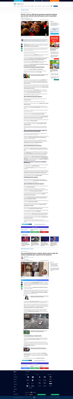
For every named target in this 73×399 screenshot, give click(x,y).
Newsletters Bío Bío (38, 0)
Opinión (15, 386)
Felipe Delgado (26, 259)
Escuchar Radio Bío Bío (55, 0)
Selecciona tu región (17, 0)
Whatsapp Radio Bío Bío (55, 394)
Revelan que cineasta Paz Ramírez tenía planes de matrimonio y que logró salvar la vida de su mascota (38, 348)
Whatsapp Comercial (42, 394)
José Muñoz (26, 17)
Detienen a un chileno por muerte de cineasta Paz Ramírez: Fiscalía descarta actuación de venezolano (39, 296)
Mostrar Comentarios (35, 363)
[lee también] (27, 298)
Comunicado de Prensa (29, 18)
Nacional (15, 374)
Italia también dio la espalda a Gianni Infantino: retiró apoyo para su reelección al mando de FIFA (38, 331)
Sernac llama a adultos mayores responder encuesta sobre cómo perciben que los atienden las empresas (39, 75)
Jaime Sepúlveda (26, 256)
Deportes (15, 381)
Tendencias (15, 384)
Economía (15, 379)
